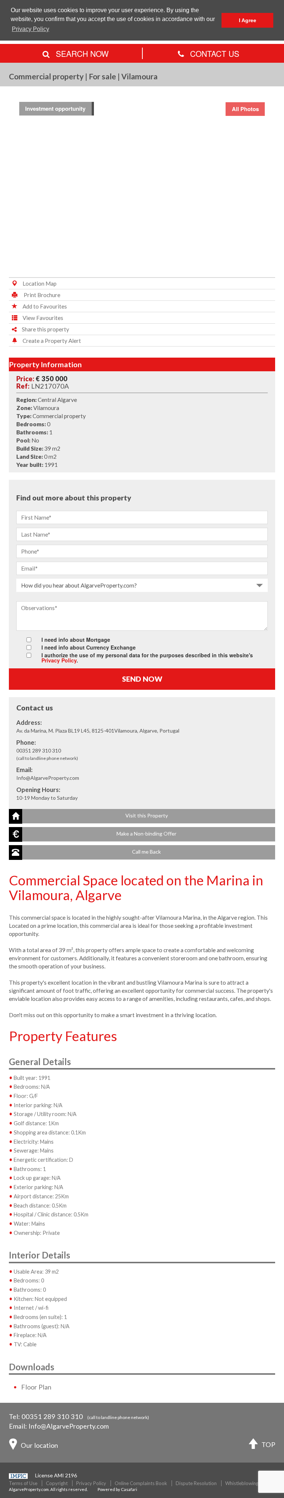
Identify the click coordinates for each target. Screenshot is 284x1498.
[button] (142, 816)
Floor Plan (36, 1387)
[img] (142, 183)
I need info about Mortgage (75, 639)
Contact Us (213, 53)
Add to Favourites (45, 306)
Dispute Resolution (196, 1483)
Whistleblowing (241, 1483)
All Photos (245, 109)
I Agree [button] (247, 20)
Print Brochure (41, 295)
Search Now (81, 53)
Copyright (57, 1483)
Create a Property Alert (52, 340)
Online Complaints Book (141, 1483)
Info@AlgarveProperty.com (68, 1426)
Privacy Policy (59, 660)
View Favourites (43, 317)
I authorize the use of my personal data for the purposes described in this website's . (147, 657)
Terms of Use (23, 1483)
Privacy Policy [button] (30, 29)
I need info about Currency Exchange (88, 647)
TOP (268, 1444)
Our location (39, 1445)
